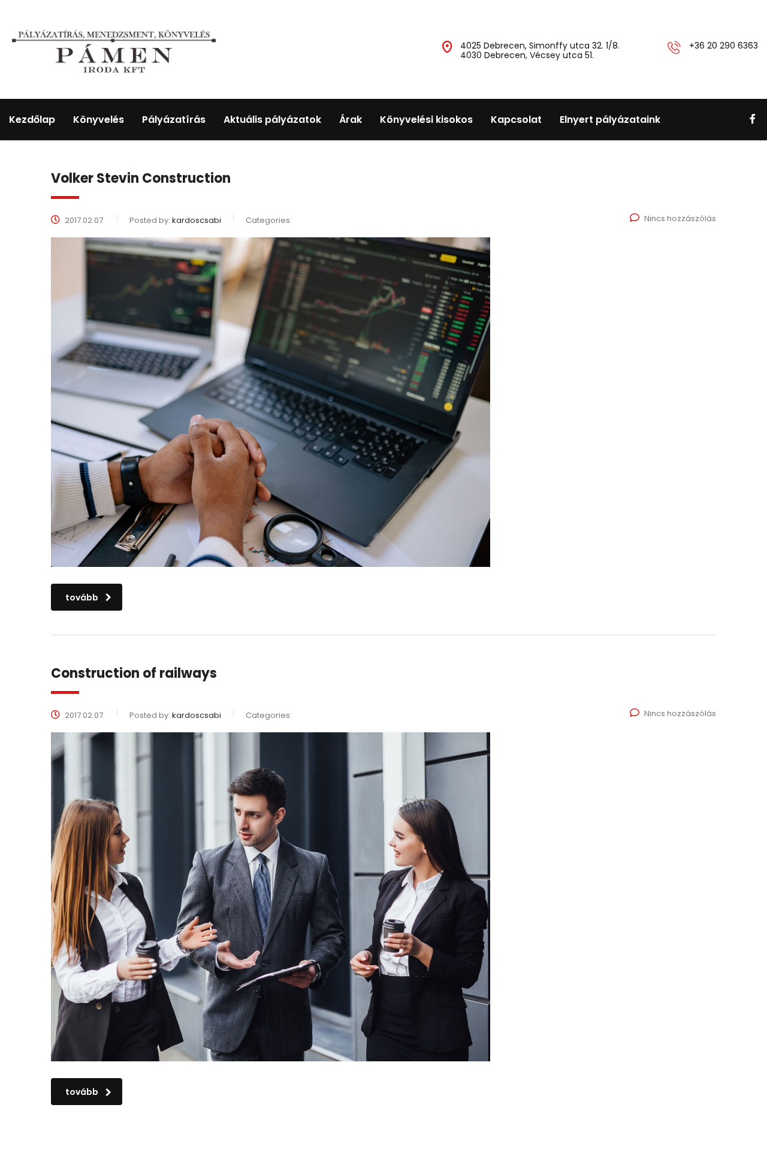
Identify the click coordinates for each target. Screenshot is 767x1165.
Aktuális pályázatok (272, 119)
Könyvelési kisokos (426, 119)
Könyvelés (98, 119)
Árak (350, 119)
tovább (81, 597)
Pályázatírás (174, 119)
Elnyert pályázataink (610, 119)
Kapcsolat (516, 119)
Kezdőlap (32, 119)
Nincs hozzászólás (680, 218)
